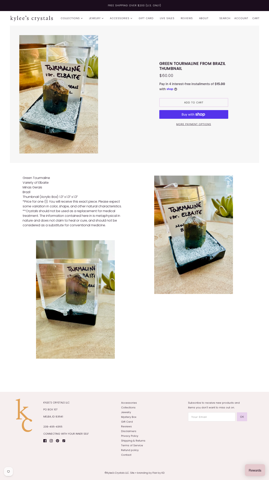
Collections (128, 407)
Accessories (129, 403)
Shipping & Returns (133, 441)
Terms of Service (132, 445)
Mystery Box (128, 417)
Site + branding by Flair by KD (147, 472)
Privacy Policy (129, 436)
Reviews (126, 426)
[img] (45, 440)
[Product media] (75, 299)
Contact (126, 455)
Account (241, 18)
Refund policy (130, 450)
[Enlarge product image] (75, 94)
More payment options (193, 124)
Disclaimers (128, 431)
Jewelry (126, 412)
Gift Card (127, 422)
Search (224, 18)
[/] (31, 18)
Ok (242, 417)
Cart (256, 18)
